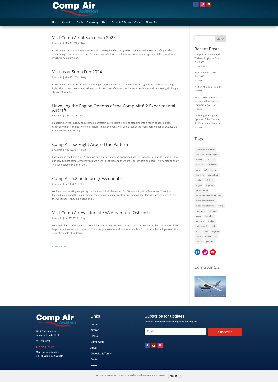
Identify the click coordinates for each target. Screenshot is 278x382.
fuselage (212, 211)
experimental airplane (206, 200)
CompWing (92, 22)
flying (220, 205)
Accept (173, 375)
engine (199, 185)
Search (220, 38)
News (149, 22)
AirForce (199, 164)
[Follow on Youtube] (208, 4)
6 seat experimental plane (207, 154)
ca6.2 (213, 169)
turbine (199, 241)
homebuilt (209, 216)
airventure (212, 164)
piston (198, 236)
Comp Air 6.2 (207, 267)
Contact (138, 22)
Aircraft (66, 22)
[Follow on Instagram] (202, 4)
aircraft (199, 159)
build (198, 169)
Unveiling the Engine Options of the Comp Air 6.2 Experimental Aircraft (113, 108)
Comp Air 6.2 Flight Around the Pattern (90, 144)
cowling (199, 180)
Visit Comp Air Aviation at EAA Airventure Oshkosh (101, 212)
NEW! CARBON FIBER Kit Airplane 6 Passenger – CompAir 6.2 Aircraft (207, 101)
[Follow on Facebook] (196, 4)
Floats (80, 22)
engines (209, 185)
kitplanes (200, 221)
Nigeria (215, 231)
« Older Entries (60, 246)
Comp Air (200, 175)
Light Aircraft (201, 226)
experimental (202, 190)
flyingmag (200, 211)
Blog (83, 43)
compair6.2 (213, 175)
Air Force (210, 159)
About (105, 22)
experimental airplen (205, 205)
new (206, 231)
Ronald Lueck (211, 236)
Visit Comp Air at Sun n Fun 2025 (84, 37)
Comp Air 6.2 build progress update (87, 178)
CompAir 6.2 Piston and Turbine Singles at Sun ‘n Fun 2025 (208, 58)
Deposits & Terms (121, 22)
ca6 (205, 169)
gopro (198, 216)
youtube (209, 241)
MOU (198, 231)
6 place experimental (205, 149)
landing (211, 221)
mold (213, 226)
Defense (210, 180)
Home (55, 22)
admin (58, 43)
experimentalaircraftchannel (208, 195)
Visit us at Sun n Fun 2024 (77, 72)
